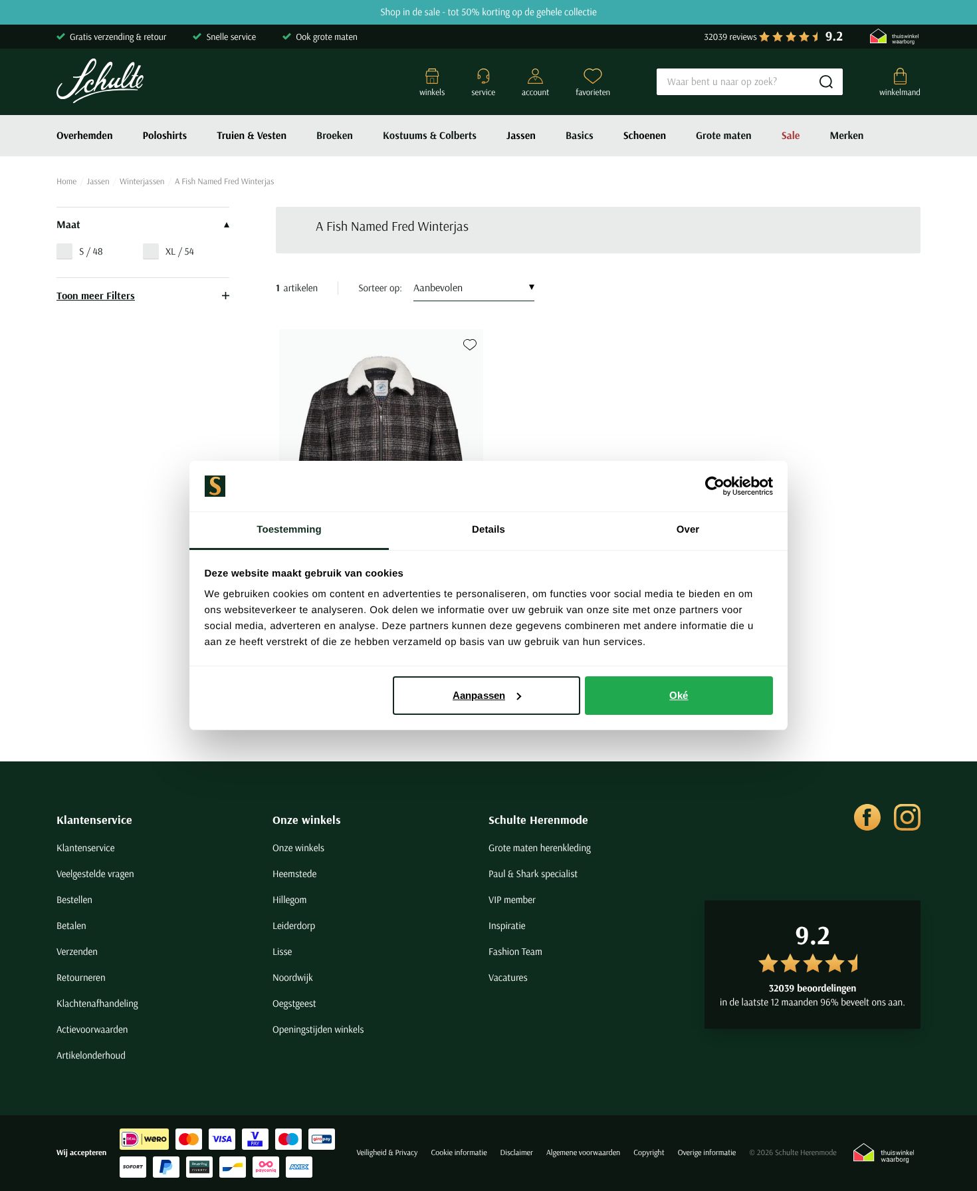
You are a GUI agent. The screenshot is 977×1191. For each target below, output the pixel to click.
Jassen (521, 135)
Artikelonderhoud (91, 1055)
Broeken (334, 135)
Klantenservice (94, 819)
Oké (678, 695)
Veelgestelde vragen (95, 873)
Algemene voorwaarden (583, 1153)
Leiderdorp (293, 925)
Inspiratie (507, 925)
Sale (791, 135)
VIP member (512, 899)
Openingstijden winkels (318, 1029)
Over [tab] (688, 529)
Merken (846, 135)
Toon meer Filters (95, 295)
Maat (68, 224)
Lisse (282, 951)
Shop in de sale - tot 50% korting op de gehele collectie (488, 12)
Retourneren (81, 977)
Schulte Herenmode (538, 819)
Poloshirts (165, 135)
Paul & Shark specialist (533, 873)
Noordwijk (292, 977)
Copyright (648, 1153)
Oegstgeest (294, 1003)
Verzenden (77, 951)
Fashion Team (515, 951)
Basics (580, 135)
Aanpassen (479, 695)
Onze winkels (306, 819)
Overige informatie (707, 1153)
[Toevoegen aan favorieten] (470, 344)
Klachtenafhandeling (97, 1003)
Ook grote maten (327, 37)
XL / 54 (179, 251)
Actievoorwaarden (92, 1029)
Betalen (71, 925)
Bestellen (74, 899)
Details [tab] (488, 529)
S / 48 (91, 251)
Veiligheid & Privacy (386, 1153)
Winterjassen (142, 181)
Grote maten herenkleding (540, 847)
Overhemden (84, 135)
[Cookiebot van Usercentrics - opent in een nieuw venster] (715, 486)
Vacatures (508, 977)
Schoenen (644, 135)
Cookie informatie (459, 1153)
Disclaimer (516, 1153)
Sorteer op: (380, 287)
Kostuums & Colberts (430, 135)
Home (66, 181)
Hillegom (289, 899)
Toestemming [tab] (289, 529)
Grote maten (724, 135)
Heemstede (294, 873)
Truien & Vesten (251, 135)
